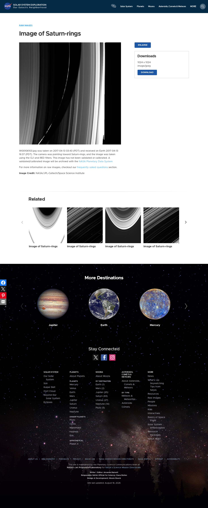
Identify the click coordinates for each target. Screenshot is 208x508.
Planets (74, 372)
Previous (22, 222)
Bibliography (48, 459)
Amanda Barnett (111, 472)
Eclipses (48, 402)
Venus (73, 388)
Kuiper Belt (49, 387)
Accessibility (173, 459)
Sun (46, 383)
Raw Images (25, 26)
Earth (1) (100, 384)
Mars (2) (100, 388)
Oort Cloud (49, 391)
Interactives (154, 413)
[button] (193, 6)
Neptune (74, 412)
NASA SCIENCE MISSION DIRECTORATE (116, 459)
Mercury (155, 325)
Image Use (90, 459)
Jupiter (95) (102, 392)
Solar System (51, 372)
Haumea (74, 432)
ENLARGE (142, 45)
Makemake (75, 428)
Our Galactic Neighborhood (30, 8)
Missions (152, 405)
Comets (126, 407)
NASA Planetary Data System (96, 161)
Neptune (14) (102, 404)
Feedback (64, 459)
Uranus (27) (102, 400)
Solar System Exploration (30, 4)
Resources (153, 394)
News (151, 376)
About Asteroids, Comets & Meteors (131, 384)
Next (186, 222)
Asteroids (127, 403)
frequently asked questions (92, 167)
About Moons (103, 376)
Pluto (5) (100, 408)
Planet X (74, 444)
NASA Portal (144, 459)
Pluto (72, 420)
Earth (104, 325)
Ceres (73, 424)
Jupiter (53, 325)
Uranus (73, 408)
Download (147, 72)
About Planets (77, 376)
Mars (72, 396)
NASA (8, 6)
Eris (72, 435)
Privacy (77, 459)
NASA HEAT (154, 439)
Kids (150, 409)
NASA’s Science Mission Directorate (123, 468)
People (151, 402)
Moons (99, 372)
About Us (33, 459)
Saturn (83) (102, 396)
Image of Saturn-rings (43, 246)
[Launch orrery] (113, 7)
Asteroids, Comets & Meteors (127, 374)
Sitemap (159, 459)
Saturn (73, 404)
